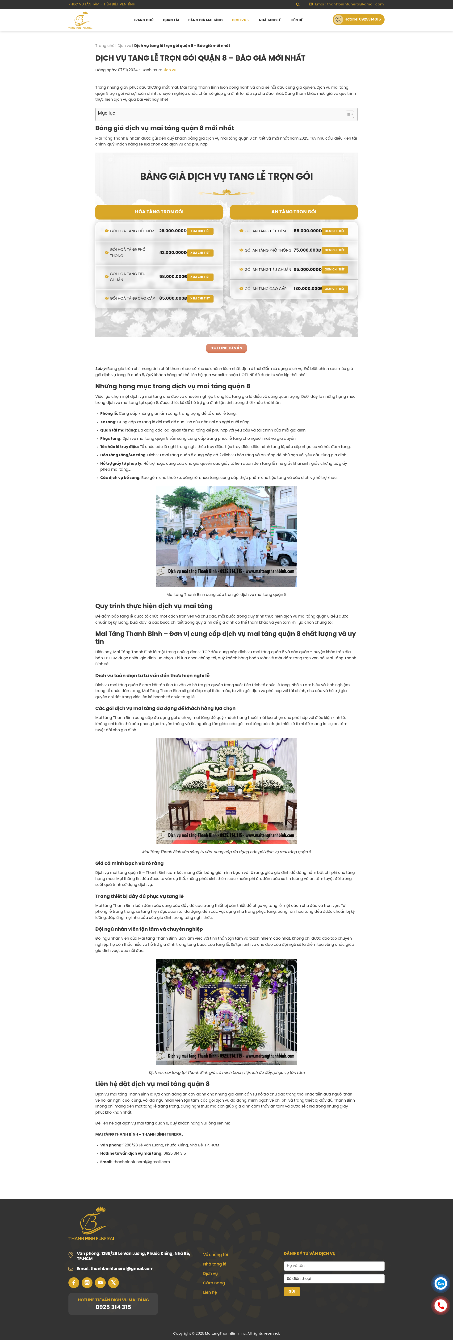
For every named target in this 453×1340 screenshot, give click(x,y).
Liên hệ (297, 20)
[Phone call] (440, 1306)
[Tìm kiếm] (298, 4)
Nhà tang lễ (270, 20)
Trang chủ (143, 20)
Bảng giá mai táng (205, 20)
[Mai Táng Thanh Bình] (82, 20)
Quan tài (171, 20)
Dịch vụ (239, 20)
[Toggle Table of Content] (347, 114)
